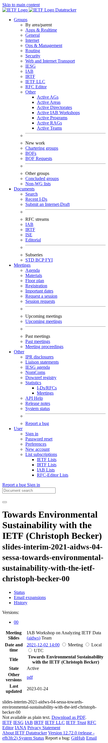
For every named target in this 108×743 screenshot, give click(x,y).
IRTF (30, 76)
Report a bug (37, 423)
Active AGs (47, 97)
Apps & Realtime (41, 30)
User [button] (18, 428)
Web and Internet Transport (50, 60)
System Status (31, 738)
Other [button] (19, 351)
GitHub (78, 738)
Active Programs (52, 117)
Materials (33, 275)
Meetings (45, 393)
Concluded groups (42, 178)
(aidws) (33, 637)
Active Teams (49, 128)
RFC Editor (36, 86)
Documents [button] (24, 188)
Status (19, 592)
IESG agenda (37, 367)
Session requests (40, 301)
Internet (32, 40)
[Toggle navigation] (4, 502)
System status (37, 408)
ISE (28, 234)
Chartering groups (41, 148)
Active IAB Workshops (58, 112)
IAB (29, 71)
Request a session (41, 296)
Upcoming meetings (43, 321)
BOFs (30, 153)
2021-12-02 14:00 (43, 644)
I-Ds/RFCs (47, 387)
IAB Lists (46, 469)
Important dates (39, 290)
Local (96, 644)
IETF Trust (76, 722)
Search (31, 194)
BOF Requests (38, 158)
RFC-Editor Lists (52, 475)
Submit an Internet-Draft (47, 204)
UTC (38, 650)
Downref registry (40, 377)
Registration (36, 285)
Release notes (37, 403)
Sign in (31, 433)
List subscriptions (41, 454)
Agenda (32, 270)
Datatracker (65, 9)
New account (37, 449)
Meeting (75, 644)
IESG (30, 66)
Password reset (38, 438)
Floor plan (34, 280)
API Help (34, 398)
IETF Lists (46, 459)
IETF (7, 722)
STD (30, 260)
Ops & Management (43, 45)
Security (32, 55)
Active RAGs (49, 122)
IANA (20, 727)
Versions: (10, 612)
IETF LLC (35, 81)
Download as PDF (68, 717)
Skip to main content (21, 4)
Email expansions (30, 597)
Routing (32, 50)
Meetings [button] (22, 265)
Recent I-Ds (36, 199)
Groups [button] (20, 19)
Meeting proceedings (44, 346)
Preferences (35, 444)
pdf (30, 677)
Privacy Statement (43, 727)
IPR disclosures (39, 356)
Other (30, 91)
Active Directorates (54, 107)
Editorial (33, 239)
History (20, 602)
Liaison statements (42, 362)
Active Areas (48, 102)
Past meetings (37, 341)
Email (91, 738)
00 (16, 622)
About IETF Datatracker (24, 732)
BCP (40, 260)
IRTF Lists (46, 464)
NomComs (35, 372)
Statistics (33, 382)
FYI (49, 260)
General (32, 35)
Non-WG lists (38, 183)
